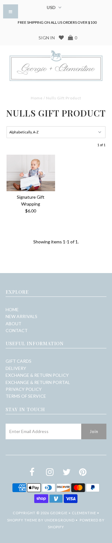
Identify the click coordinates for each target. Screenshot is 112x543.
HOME (12, 309)
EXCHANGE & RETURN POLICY (37, 375)
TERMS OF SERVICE (26, 396)
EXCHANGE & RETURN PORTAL (38, 382)
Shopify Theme (22, 520)
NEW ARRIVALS (21, 316)
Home (37, 98)
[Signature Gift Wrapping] (31, 173)
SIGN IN (47, 37)
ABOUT (13, 323)
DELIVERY (16, 368)
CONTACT (17, 330)
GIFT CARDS (18, 361)
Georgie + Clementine (73, 513)
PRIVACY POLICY (24, 389)
